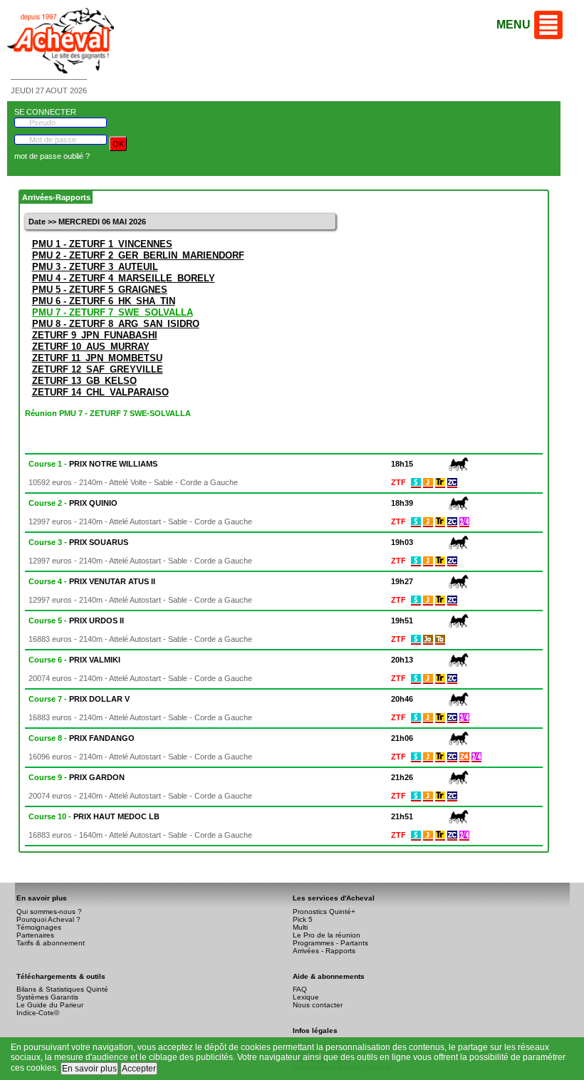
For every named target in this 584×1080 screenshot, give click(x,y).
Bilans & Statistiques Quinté (62, 989)
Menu (513, 25)
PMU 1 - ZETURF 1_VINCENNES (102, 244)
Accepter (139, 1069)
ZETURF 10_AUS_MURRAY (91, 346)
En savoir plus (89, 1069)
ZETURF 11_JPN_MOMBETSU (97, 358)
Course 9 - (76, 777)
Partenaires (35, 935)
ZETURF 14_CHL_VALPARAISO (100, 392)
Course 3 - (78, 542)
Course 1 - (92, 463)
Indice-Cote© (37, 1013)
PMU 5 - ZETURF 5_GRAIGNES (99, 289)
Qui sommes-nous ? (49, 911)
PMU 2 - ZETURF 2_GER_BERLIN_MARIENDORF (138, 255)
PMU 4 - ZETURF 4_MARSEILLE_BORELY (123, 278)
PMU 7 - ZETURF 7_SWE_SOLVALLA (112, 312)
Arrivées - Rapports (324, 951)
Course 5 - (76, 620)
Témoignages (38, 927)
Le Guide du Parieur (49, 1005)
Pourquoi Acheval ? (48, 919)
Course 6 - (74, 659)
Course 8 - (81, 738)
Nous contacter (318, 1005)
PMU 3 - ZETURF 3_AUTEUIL (95, 266)
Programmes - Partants (330, 943)
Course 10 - (94, 816)
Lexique (306, 997)
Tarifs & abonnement (50, 943)
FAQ (300, 989)
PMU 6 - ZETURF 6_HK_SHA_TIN (103, 301)
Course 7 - (79, 699)
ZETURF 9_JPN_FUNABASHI (94, 335)
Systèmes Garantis (47, 997)
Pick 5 (303, 919)
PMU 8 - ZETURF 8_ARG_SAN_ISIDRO (115, 323)
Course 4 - (91, 581)
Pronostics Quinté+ (324, 911)
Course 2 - (73, 503)
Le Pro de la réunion (326, 935)
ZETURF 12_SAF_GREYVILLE (97, 369)
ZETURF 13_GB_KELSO (84, 380)
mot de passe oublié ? (52, 156)
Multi (300, 927)
